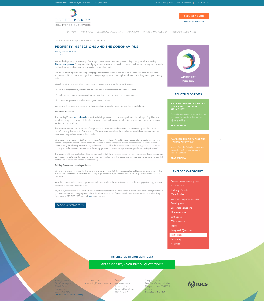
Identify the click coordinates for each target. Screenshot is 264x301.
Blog (171, 2)
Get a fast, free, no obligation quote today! (132, 264)
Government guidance (64, 64)
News (174, 226)
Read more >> (178, 125)
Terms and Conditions (124, 288)
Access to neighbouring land (185, 181)
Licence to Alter (179, 212)
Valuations (133, 31)
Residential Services (184, 31)
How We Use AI (122, 291)
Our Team (160, 2)
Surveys (72, 31)
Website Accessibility (124, 283)
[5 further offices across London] (69, 294)
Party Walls (59, 54)
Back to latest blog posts (70, 205)
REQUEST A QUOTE (194, 16)
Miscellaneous (178, 221)
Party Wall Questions (182, 230)
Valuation (175, 244)
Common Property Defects (185, 199)
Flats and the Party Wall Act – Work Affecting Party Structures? (188, 106)
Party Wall (86, 31)
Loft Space (176, 217)
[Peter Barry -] (117, 17)
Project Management (156, 31)
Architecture (177, 185)
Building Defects (179, 190)
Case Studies (177, 194)
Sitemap (118, 280)
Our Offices (202, 2)
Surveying (176, 239)
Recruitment (184, 2)
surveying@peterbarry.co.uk (99, 283)
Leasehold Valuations (110, 31)
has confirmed (80, 117)
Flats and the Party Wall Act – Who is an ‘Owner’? (188, 140)
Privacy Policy (121, 286)
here (90, 196)
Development (178, 203)
